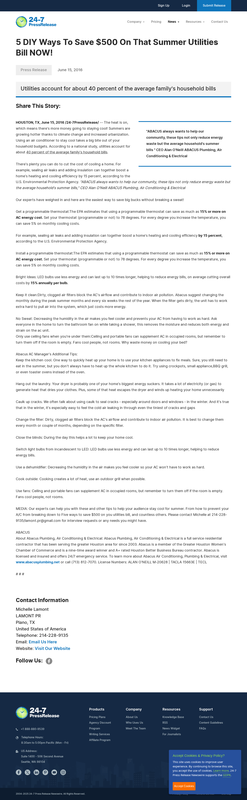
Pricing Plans (97, 717)
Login (186, 5)
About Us (132, 717)
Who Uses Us (134, 722)
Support (206, 709)
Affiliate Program (99, 740)
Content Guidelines (211, 722)
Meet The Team (136, 728)
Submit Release (214, 5)
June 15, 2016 (70, 70)
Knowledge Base (173, 717)
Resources (171, 709)
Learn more (221, 770)
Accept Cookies (184, 786)
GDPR (227, 775)
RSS (165, 722)
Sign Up (163, 5)
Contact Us (219, 21)
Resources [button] (194, 21)
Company (134, 709)
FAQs (202, 728)
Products (96, 709)
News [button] (172, 21)
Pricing (156, 21)
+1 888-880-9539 (32, 729)
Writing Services (99, 734)
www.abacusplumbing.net (38, 562)
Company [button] (134, 21)
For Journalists (171, 734)
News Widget (171, 728)
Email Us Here (43, 642)
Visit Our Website (52, 648)
